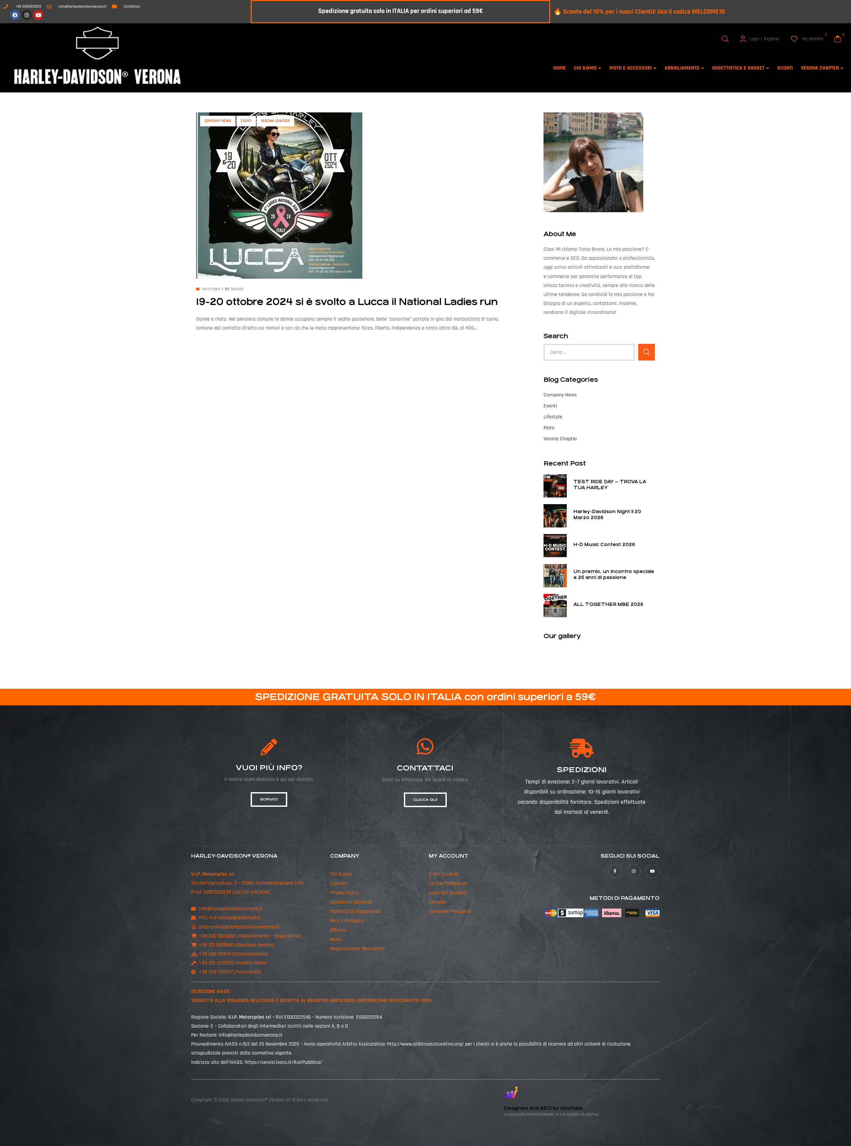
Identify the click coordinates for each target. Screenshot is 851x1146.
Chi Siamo (341, 874)
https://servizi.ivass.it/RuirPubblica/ (283, 1062)
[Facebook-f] (615, 871)
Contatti (339, 883)
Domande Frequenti (450, 911)
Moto (549, 427)
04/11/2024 (211, 289)
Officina (338, 930)
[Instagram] (27, 15)
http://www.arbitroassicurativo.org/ (425, 1044)
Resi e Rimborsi (347, 920)
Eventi (246, 120)
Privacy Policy (344, 892)
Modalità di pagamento (355, 911)
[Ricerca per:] (589, 352)
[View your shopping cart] (837, 39)
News (336, 939)
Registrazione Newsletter (357, 948)
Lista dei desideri (448, 892)
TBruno (237, 289)
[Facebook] (15, 15)
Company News (217, 120)
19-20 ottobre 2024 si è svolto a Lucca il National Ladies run (347, 302)
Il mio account (444, 874)
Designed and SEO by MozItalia (543, 1108)
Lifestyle (553, 416)
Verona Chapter (275, 120)
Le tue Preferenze (448, 883)
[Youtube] (38, 15)
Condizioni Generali (351, 902)
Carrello (437, 902)
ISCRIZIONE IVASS (210, 991)
